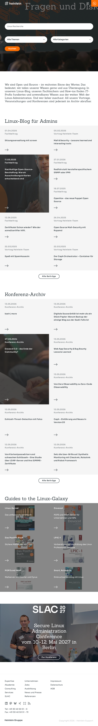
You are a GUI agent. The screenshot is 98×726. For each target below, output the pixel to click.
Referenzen (30, 696)
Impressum (55, 681)
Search (8, 21)
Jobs (27, 685)
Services (9, 692)
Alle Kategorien (58, 34)
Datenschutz (56, 685)
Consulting (10, 688)
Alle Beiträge (49, 276)
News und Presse (33, 692)
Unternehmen (31, 681)
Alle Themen (11, 34)
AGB (52, 688)
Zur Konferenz (49, 657)
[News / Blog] (29, 704)
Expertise (9, 681)
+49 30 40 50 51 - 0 (18, 709)
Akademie (9, 685)
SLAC (7, 696)
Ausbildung (30, 688)
